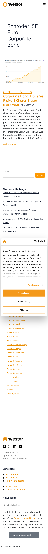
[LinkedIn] (15, 446)
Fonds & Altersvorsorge (17, 344)
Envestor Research (15, 336)
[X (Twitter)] (21, 446)
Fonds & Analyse (11, 104)
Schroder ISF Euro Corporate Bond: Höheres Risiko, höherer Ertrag (23, 96)
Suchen (6, 171)
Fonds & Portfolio (14, 365)
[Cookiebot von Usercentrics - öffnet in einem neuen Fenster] (34, 241)
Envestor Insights (14, 324)
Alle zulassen (24, 293)
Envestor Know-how (15, 328)
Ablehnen (24, 310)
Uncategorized (13, 393)
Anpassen (22, 301)
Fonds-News (12, 381)
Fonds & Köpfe (13, 357)
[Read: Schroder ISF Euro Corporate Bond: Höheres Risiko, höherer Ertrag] (24, 72)
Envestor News (13, 332)
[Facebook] (5, 446)
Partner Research (14, 385)
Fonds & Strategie (14, 373)
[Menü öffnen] (44, 4)
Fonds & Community (15, 352)
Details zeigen (33, 285)
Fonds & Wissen (14, 377)
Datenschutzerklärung (25, 518)
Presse (10, 389)
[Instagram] (10, 446)
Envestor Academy (15, 316)
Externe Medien (14, 340)
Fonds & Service (14, 369)
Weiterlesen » (9, 144)
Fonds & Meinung (14, 361)
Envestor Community (16, 320)
